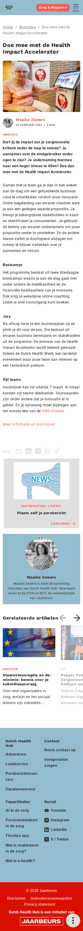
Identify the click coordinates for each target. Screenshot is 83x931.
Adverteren (16, 754)
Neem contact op (60, 750)
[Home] (7, 7)
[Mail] (19, 451)
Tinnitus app (17, 836)
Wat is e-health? (20, 861)
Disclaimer (16, 898)
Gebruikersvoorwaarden (51, 898)
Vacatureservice (21, 789)
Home (8, 27)
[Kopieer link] (58, 451)
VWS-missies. (54, 411)
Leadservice (17, 764)
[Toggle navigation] (75, 7)
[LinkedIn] (29, 451)
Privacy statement (39, 904)
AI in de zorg (17, 810)
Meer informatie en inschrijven (29, 424)
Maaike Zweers (30, 119)
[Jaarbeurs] (41, 921)
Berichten (27, 27)
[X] (39, 451)
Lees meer (61, 523)
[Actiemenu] (73, 920)
